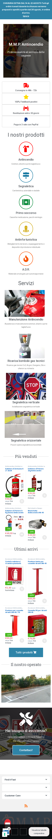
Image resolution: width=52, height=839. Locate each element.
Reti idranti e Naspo (35, 508)
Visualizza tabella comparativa (39, 831)
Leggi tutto (21, 534)
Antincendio (9, 466)
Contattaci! (26, 750)
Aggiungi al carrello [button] (20, 501)
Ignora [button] (26, 16)
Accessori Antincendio (13, 559)
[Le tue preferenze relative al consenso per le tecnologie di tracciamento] (4, 834)
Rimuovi (9, 828)
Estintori (18, 508)
